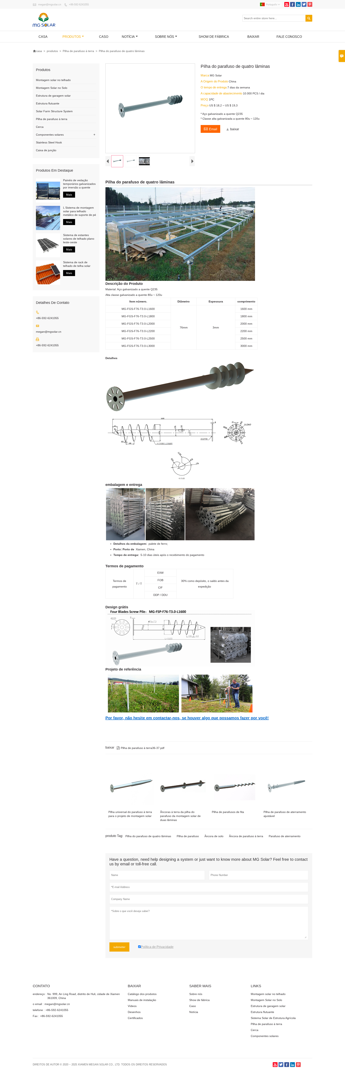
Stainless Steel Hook (49, 142)
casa (43, 36)
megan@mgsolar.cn (49, 4)
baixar (232, 129)
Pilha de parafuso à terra (78, 51)
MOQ (205, 99)
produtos (71, 36)
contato (41, 986)
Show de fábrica (214, 36)
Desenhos (134, 1012)
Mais (69, 194)
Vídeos (132, 1006)
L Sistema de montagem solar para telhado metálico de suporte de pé (79, 211)
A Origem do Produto (215, 81)
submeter (119, 947)
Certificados (135, 1018)
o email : (38, 1004)
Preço (205, 105)
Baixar (253, 36)
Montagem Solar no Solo (51, 87)
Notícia (193, 1012)
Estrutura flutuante (47, 103)
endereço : (39, 994)
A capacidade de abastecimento (222, 93)
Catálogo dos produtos (142, 994)
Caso (192, 1006)
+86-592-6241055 (79, 4)
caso (103, 36)
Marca (205, 75)
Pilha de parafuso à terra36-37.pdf (140, 748)
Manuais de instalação (142, 1000)
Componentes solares (50, 134)
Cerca (40, 126)
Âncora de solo (213, 836)
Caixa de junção (46, 150)
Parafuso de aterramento (284, 836)
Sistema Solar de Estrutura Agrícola (273, 1018)
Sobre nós (164, 36)
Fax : (36, 1016)
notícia (128, 36)
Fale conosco (289, 36)
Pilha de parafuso (188, 836)
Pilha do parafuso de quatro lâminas (148, 836)
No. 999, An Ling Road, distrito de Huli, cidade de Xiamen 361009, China (83, 996)
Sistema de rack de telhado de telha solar (76, 264)
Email (210, 128)
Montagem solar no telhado (53, 80)
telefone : (39, 1010)
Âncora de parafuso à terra (246, 836)
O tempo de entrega (214, 87)
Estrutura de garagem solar (53, 95)
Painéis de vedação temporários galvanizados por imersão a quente (79, 184)
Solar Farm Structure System (54, 111)
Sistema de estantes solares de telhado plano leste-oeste (78, 238)
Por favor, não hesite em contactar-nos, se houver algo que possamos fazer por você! (187, 718)
